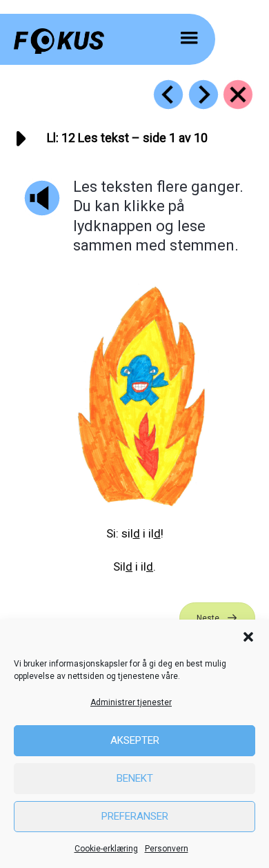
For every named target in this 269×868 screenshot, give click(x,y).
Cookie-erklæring (106, 849)
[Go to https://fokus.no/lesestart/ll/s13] (203, 94)
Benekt (135, 778)
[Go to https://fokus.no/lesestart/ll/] (238, 94)
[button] (248, 637)
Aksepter (134, 740)
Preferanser (134, 816)
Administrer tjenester (131, 702)
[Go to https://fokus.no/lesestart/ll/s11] (168, 94)
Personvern (166, 849)
